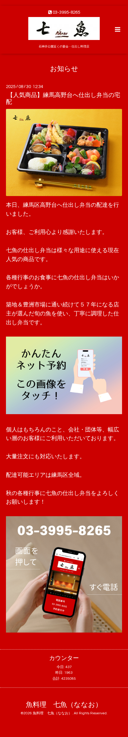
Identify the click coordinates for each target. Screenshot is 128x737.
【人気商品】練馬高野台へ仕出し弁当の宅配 (63, 98)
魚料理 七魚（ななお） (64, 704)
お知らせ (64, 68)
